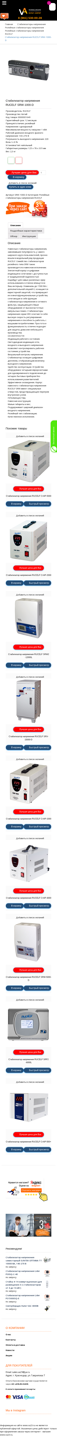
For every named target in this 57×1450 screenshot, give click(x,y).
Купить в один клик (20, 186)
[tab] (15, 225)
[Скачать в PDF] (19, 160)
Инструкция (29, 236)
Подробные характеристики (26, 230)
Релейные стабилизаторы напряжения (24, 27)
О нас (8, 1334)
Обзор (13, 236)
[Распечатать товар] (11, 160)
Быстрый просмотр (39, 504)
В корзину (18, 177)
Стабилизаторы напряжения (31, 24)
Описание (15, 225)
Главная (9, 24)
